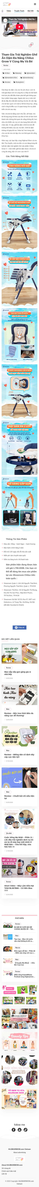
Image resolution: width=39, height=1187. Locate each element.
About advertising (19, 1152)
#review (7, 82)
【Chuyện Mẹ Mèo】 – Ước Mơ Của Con (24, 964)
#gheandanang (28, 77)
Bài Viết (30, 11)
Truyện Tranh (19, 11)
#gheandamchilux (11, 77)
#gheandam (31, 73)
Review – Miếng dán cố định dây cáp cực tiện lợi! (19, 756)
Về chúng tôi (6, 1168)
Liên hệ (4, 1174)
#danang (18, 73)
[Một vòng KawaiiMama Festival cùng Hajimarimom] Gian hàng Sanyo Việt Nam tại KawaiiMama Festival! (24, 976)
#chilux (7, 73)
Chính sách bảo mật (9, 1171)
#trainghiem (20, 82)
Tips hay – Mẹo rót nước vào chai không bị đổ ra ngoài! (23, 940)
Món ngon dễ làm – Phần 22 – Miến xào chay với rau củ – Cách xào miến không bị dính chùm (25, 952)
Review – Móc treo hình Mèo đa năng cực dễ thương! (18, 714)
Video (9, 11)
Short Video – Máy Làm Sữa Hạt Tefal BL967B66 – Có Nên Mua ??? (19, 888)
